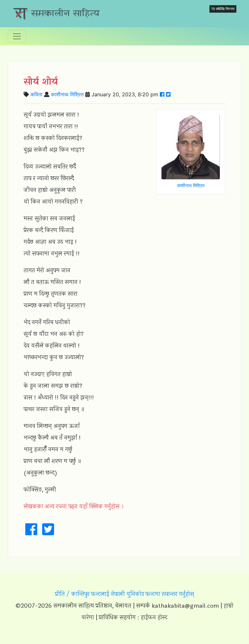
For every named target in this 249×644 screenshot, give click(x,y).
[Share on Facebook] (162, 94)
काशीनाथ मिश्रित (67, 94)
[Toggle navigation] (17, 36)
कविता (36, 94)
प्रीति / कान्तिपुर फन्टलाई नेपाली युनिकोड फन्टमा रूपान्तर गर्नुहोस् (124, 594)
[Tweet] (168, 94)
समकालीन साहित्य (65, 13)
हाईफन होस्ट (154, 617)
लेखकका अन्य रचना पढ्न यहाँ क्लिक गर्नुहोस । (74, 506)
